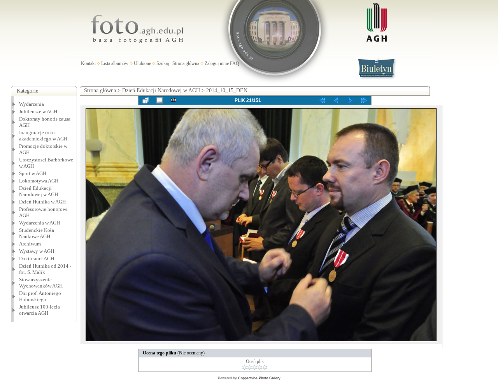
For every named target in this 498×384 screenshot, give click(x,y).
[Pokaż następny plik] (350, 100)
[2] (249, 367)
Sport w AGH (32, 173)
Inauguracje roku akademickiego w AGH (43, 136)
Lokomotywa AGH (38, 181)
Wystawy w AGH (36, 251)
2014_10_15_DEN (226, 90)
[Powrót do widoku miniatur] (146, 100)
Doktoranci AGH (36, 258)
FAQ (234, 63)
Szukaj (162, 63)
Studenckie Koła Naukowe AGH (36, 233)
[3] (254, 367)
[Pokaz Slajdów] (174, 100)
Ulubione (142, 63)
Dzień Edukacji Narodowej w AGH (38, 191)
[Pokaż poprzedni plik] (336, 100)
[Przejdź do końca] (364, 100)
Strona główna (185, 63)
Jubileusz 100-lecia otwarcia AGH (39, 310)
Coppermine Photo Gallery (259, 378)
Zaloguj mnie (217, 63)
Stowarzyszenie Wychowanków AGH (41, 283)
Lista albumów (114, 63)
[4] (259, 367)
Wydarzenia (31, 104)
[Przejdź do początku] (322, 100)
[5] (264, 367)
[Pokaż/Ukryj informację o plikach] (160, 100)
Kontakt (88, 63)
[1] (244, 367)
